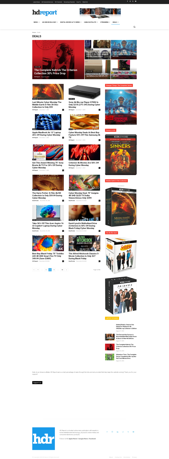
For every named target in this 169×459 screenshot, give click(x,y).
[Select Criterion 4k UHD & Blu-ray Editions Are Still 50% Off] (98, 69)
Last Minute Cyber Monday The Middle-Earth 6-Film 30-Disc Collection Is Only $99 (46, 104)
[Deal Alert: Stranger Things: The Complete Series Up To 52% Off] (124, 49)
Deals (34, 220)
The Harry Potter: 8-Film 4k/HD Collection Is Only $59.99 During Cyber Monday (47, 195)
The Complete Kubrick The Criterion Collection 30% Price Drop (126, 346)
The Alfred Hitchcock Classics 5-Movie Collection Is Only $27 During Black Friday (84, 256)
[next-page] (66, 269)
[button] (134, 26)
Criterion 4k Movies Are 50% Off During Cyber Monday (84, 164)
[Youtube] (135, 1)
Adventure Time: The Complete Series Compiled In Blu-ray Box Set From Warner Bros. (126, 356)
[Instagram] (130, 1)
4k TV (70, 129)
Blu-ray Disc (116, 69)
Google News (83, 438)
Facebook (92, 438)
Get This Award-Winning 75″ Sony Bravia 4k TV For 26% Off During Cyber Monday (47, 165)
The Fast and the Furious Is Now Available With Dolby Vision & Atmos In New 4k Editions (126, 336)
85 (62, 270)
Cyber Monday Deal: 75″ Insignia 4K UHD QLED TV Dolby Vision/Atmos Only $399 (83, 195)
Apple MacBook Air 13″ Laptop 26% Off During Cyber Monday (46, 133)
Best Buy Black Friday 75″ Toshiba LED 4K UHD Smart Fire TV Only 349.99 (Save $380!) (48, 256)
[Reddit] (123, 432)
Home (34, 32)
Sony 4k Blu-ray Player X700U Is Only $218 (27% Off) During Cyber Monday (84, 104)
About (111, 457)
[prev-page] (34, 269)
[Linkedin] (118, 432)
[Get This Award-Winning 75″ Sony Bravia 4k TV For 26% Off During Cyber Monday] (48, 152)
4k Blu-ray (37, 67)
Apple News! (73, 438)
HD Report (35, 109)
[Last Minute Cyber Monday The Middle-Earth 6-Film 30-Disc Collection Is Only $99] (48, 92)
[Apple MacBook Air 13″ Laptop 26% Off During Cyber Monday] (48, 122)
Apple (34, 129)
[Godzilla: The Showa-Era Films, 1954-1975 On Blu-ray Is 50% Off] (124, 69)
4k (69, 189)
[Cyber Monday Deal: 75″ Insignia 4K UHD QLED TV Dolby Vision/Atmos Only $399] (84, 183)
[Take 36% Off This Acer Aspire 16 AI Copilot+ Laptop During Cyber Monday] (48, 213)
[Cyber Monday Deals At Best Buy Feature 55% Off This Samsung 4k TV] (84, 122)
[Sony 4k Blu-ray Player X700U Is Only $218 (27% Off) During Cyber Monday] (84, 92)
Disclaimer (127, 457)
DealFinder (35, 200)
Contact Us (118, 457)
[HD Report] (45, 13)
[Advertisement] (84, 400)
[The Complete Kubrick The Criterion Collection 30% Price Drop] (58, 59)
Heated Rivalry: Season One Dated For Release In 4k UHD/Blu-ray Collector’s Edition (126, 326)
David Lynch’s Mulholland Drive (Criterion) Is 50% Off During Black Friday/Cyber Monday (83, 225)
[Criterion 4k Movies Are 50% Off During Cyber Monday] (84, 152)
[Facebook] (127, 1)
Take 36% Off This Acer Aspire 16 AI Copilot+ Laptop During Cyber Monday (47, 225)
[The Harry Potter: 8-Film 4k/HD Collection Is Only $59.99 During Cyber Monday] (48, 183)
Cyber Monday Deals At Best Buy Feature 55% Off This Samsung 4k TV (84, 135)
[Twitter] (133, 1)
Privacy (134, 457)
